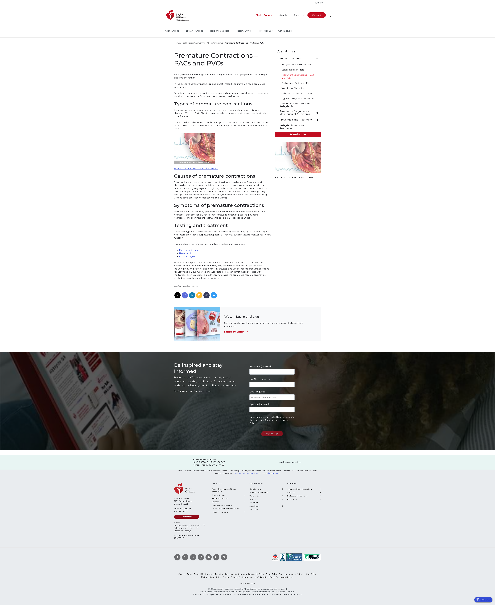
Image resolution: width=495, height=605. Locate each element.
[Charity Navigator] (294, 557)
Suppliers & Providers (258, 577)
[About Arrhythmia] (317, 58)
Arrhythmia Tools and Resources (292, 127)
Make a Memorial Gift (258, 492)
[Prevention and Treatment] (317, 120)
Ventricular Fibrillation (293, 88)
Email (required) (257, 392)
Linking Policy (309, 574)
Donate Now (255, 489)
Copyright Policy (256, 574)
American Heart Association (299, 489)
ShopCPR (253, 509)
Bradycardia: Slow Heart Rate (297, 64)
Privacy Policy (193, 574)
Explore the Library (234, 332)
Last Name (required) (260, 379)
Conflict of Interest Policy (290, 574)
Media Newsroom (220, 512)
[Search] (329, 15)
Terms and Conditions (265, 420)
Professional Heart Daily (297, 496)
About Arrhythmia (215, 43)
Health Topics (188, 43)
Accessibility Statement (237, 574)
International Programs (222, 505)
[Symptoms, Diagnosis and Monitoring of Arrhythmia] (317, 112)
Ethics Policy (271, 574)
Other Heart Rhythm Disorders (298, 93)
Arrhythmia (200, 43)
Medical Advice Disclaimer (213, 574)
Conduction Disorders (293, 70)
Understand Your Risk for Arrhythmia (294, 105)
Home (177, 43)
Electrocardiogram (189, 250)
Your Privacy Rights (247, 584)
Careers (215, 502)
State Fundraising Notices (281, 577)
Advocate (253, 499)
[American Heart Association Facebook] (177, 557)
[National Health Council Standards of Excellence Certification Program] (275, 557)
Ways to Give (255, 496)
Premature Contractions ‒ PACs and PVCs (244, 43)
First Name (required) (260, 366)
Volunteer (253, 503)
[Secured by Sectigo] (312, 557)
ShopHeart (254, 506)
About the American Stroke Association (224, 490)
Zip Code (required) (259, 404)
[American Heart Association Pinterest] (224, 557)
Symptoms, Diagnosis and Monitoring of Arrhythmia (295, 112)
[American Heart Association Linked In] (216, 557)
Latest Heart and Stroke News (225, 509)
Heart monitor (186, 253)
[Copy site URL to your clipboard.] (206, 295)
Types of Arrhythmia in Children (298, 98)
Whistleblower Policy (211, 577)
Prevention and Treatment (295, 119)
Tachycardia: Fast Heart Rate (296, 83)
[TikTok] (200, 557)
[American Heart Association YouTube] (208, 557)
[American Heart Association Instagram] (193, 557)
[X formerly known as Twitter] (185, 557)
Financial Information (221, 498)
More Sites (292, 499)
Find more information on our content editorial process (257, 473)
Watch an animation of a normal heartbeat (196, 168)
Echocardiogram (187, 256)
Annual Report (218, 495)
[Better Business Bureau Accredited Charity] (282, 557)
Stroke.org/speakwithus (290, 462)
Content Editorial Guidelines (235, 577)
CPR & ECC (292, 492)
